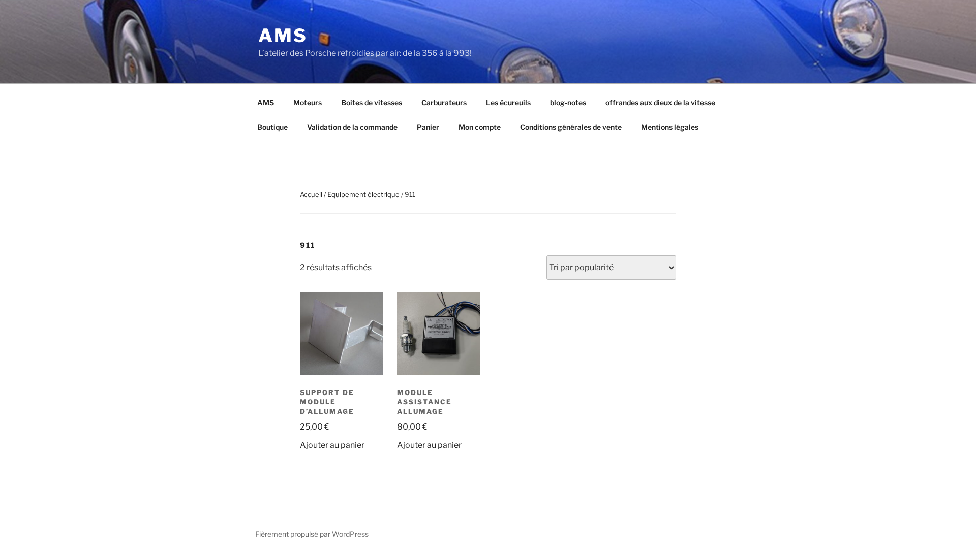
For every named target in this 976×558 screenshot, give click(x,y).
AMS (283, 35)
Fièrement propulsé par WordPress (312, 534)
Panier (428, 127)
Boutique (272, 127)
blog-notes (568, 102)
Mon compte (480, 127)
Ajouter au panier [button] (332, 445)
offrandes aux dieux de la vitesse (660, 102)
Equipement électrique (363, 194)
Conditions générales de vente (571, 127)
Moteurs (307, 102)
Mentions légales (669, 127)
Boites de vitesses (371, 102)
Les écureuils (508, 102)
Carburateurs (444, 102)
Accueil (311, 194)
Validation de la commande (352, 127)
